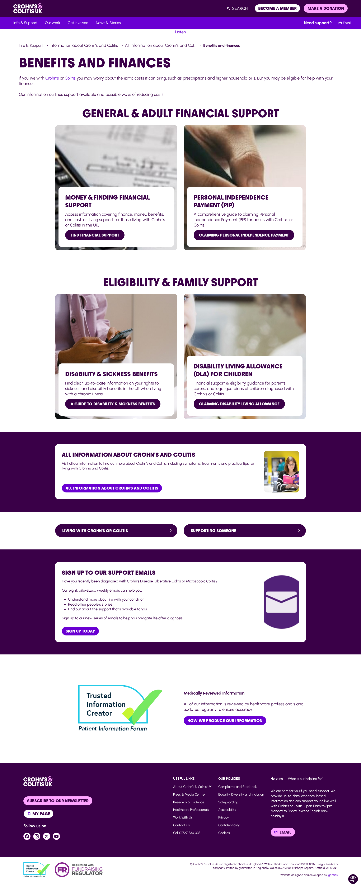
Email (347, 23)
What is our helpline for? (306, 779)
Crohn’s (52, 78)
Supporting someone (213, 530)
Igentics (333, 875)
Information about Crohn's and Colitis (84, 45)
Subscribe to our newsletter (58, 800)
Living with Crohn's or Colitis (95, 530)
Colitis (70, 78)
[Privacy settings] (353, 879)
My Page (40, 813)
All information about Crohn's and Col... (160, 45)
